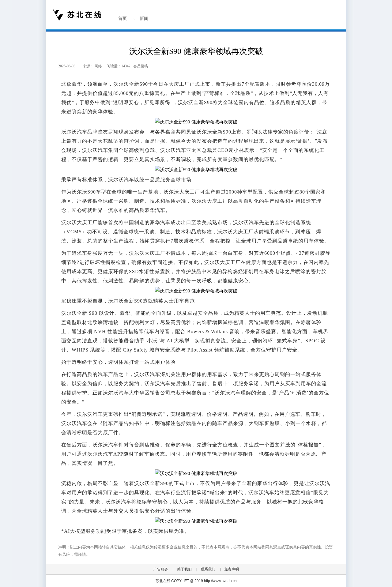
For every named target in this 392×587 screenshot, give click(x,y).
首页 (122, 18)
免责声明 (231, 569)
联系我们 (208, 569)
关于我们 (184, 569)
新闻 (144, 18)
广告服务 (160, 569)
